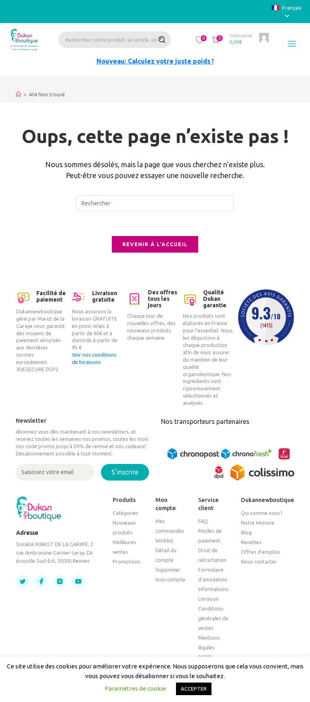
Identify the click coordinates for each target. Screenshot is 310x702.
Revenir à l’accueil (155, 244)
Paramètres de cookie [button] (135, 688)
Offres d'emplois (261, 552)
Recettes (251, 542)
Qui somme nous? (262, 513)
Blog (246, 532)
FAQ (203, 521)
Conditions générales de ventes (213, 618)
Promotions (126, 561)
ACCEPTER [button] (194, 688)
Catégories (125, 513)
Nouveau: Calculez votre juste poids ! (155, 61)
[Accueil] (18, 94)
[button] (199, 39)
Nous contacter (259, 561)
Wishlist (164, 540)
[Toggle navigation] (291, 43)
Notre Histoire (257, 522)
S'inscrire (124, 472)
